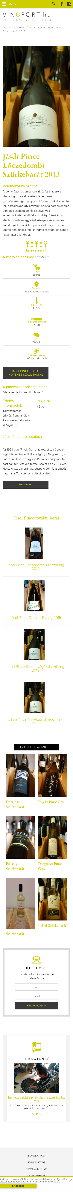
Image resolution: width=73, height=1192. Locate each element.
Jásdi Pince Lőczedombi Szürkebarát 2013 (31, 164)
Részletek (25, 484)
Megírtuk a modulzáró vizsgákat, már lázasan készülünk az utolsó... (36, 1102)
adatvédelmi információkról (33, 1182)
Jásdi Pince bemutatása (22, 437)
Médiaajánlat (36, 1169)
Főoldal (8, 28)
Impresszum (36, 1162)
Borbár (21, 28)
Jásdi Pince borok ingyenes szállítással (25, 373)
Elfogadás (18, 1186)
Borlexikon (36, 1155)
